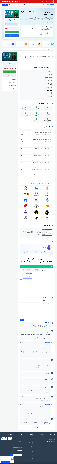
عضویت (6, 461)
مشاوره (41, 49)
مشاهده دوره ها (5, 1)
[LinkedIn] (49, 441)
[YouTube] (54, 441)
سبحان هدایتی (48, 396)
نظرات (37, 49)
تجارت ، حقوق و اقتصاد (30, 458)
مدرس (44, 49)
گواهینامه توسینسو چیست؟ (36, 234)
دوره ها (44, 4)
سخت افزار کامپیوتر (31, 455)
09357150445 (19, 441)
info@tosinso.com (19, 440)
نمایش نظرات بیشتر (36, 427)
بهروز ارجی (44, 245)
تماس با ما (43, 439)
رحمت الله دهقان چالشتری (47, 387)
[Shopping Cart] (9, 5)
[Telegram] (52, 441)
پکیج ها (41, 4)
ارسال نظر (22, 319)
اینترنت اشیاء (31, 454)
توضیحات (52, 49)
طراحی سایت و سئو (31, 451)
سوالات (33, 4)
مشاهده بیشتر (51, 62)
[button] (36, 300)
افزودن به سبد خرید (11, 32)
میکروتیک (32, 443)
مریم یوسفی (48, 418)
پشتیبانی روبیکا (19, 444)
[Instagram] (47, 441)
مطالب (37, 4)
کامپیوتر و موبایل (31, 447)
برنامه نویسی (31, 446)
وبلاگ (43, 438)
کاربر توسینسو (48, 330)
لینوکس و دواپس (31, 442)
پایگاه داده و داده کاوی (30, 450)
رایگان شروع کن (12, 35)
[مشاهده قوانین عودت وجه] (7, 24)
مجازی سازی (31, 439)
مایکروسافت (31, 438)
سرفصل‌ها (47, 49)
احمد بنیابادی (48, 360)
